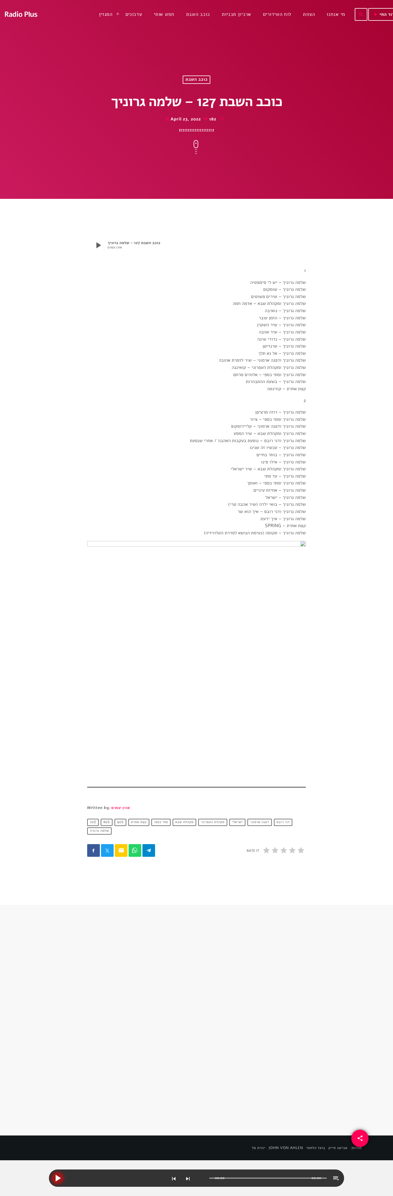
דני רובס (283, 822)
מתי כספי (161, 822)
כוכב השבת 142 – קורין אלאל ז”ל (244, 1045)
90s (120, 822)
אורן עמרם (120, 807)
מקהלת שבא (184, 822)
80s (107, 822)
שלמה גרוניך (99, 831)
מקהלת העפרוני (212, 822)
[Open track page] (203, 1178)
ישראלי (237, 822)
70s (93, 822)
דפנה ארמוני (259, 822)
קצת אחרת (139, 822)
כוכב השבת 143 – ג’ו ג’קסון (123, 1045)
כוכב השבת (197, 80)
